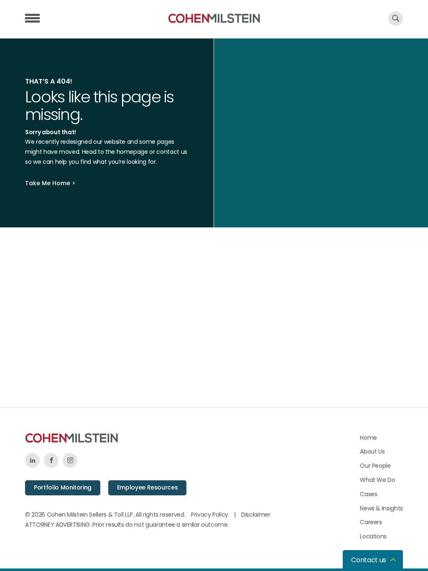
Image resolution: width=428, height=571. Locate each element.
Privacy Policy (209, 514)
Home (368, 437)
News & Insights (381, 508)
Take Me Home (47, 183)
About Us (372, 451)
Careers (371, 522)
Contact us (368, 560)
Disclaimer (255, 514)
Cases (368, 494)
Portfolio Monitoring (63, 487)
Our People (375, 465)
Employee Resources (147, 487)
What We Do (377, 480)
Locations (373, 536)
